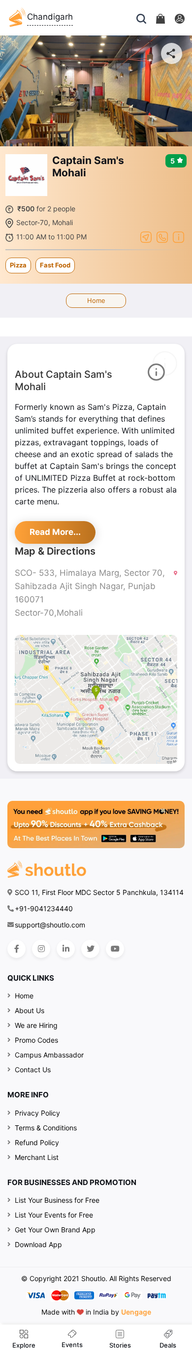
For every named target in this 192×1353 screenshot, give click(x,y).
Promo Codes (36, 1040)
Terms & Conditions (46, 1127)
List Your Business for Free (57, 1200)
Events (72, 1345)
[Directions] (146, 236)
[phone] (162, 236)
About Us (29, 1010)
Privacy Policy (37, 1113)
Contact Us (33, 1069)
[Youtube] (115, 949)
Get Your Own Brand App (55, 1229)
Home (96, 300)
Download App (38, 1244)
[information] (178, 236)
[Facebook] (16, 949)
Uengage (136, 1312)
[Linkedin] (66, 949)
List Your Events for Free (54, 1215)
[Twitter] (90, 949)
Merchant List (37, 1157)
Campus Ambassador (49, 1055)
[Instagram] (41, 949)
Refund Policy (37, 1142)
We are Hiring (36, 1025)
